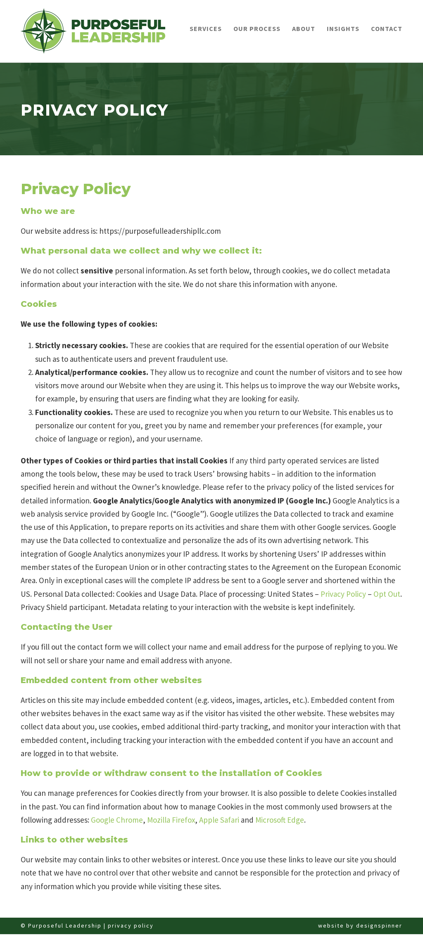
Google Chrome (117, 820)
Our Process (256, 28)
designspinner (379, 925)
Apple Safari (219, 820)
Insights (343, 28)
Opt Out (386, 594)
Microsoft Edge (279, 820)
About (303, 28)
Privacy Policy (343, 594)
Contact (386, 28)
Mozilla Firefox (171, 820)
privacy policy (131, 925)
